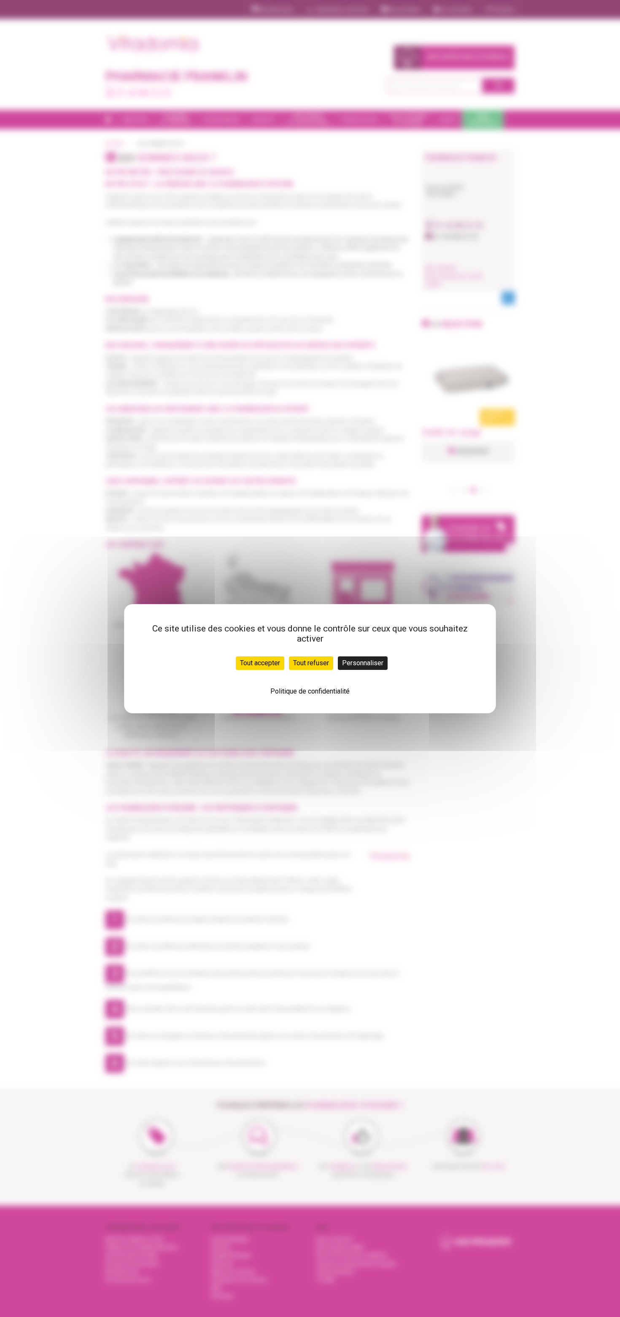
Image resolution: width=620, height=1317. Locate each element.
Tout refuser (311, 663)
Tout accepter (260, 663)
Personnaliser (362, 663)
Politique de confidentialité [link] (310, 691)
